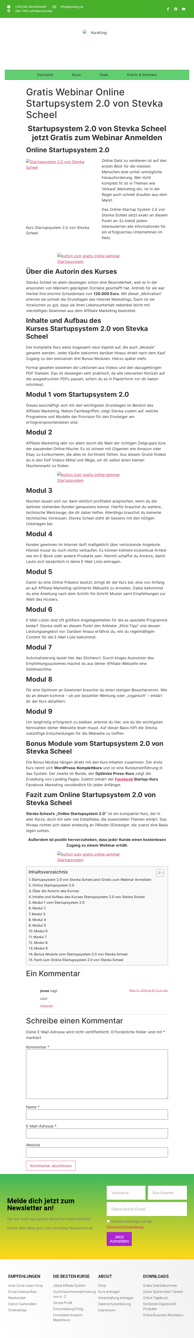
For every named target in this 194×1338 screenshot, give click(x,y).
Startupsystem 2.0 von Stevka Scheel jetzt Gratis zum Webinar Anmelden (91, 880)
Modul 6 (41, 931)
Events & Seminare (142, 75)
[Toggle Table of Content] (157, 873)
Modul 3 (38, 914)
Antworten (46, 1005)
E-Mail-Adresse (41, 1126)
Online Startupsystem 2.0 (53, 885)
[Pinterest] (175, 9)
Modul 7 (40, 937)
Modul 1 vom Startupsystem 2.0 (58, 902)
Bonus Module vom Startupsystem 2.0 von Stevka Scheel (81, 954)
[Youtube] (183, 9)
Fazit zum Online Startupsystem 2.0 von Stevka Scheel (78, 960)
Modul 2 (39, 908)
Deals (104, 75)
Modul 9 (41, 948)
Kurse (76, 75)
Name (33, 1107)
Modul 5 (39, 925)
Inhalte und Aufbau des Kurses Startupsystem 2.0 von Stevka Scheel (88, 897)
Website (33, 1145)
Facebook (124, 779)
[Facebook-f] (168, 9)
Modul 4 (39, 920)
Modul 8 (41, 943)
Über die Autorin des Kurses (55, 891)
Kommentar (37, 1047)
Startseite (45, 75)
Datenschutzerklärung (125, 1227)
